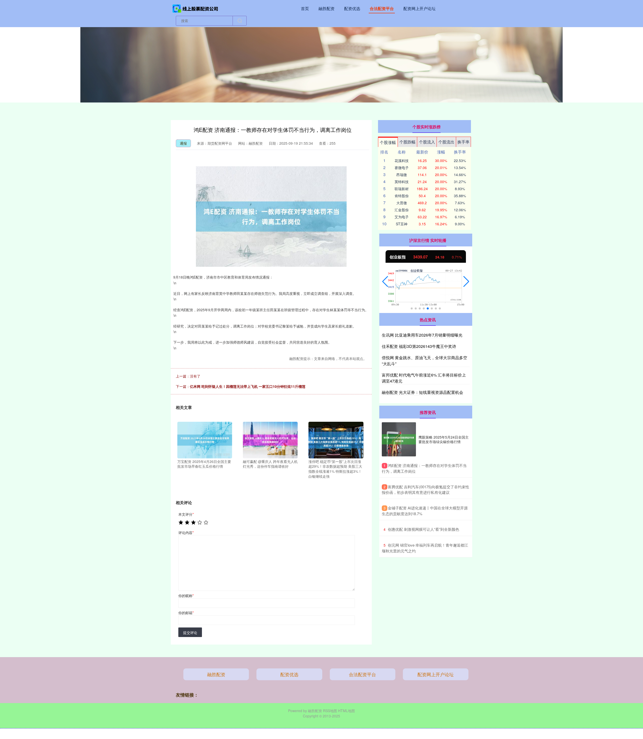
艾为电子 (402, 216)
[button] (385, 281)
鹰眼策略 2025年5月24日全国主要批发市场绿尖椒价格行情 (443, 439)
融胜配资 (326, 8)
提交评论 (190, 632)
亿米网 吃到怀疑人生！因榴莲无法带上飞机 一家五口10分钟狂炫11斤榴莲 (247, 386)
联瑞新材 (402, 188)
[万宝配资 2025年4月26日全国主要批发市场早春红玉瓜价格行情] (204, 439)
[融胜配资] (195, 8)
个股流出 (446, 142)
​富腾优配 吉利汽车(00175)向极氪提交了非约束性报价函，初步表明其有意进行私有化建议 (425, 489)
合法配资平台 (382, 8)
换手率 (463, 142)
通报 (183, 143)
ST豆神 (401, 223)
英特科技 (402, 181)
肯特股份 (402, 195)
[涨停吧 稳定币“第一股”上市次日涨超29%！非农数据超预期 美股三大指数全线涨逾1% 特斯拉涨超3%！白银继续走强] (335, 439)
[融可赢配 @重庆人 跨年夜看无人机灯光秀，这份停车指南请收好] (270, 439)
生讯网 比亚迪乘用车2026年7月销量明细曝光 (422, 335)
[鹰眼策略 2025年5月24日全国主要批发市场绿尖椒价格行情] (399, 439)
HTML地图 (346, 710)
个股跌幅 (407, 142)
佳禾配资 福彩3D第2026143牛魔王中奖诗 (419, 346)
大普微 (401, 202)
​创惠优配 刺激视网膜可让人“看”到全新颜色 (423, 529)
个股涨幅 (388, 142)
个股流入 (427, 142)
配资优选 (352, 8)
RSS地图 (330, 710)
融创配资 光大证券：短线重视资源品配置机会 (422, 392)
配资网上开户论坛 (419, 8)
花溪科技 (402, 160)
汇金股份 (402, 209)
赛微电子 (402, 167)
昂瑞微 (401, 174)
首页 (305, 8)
